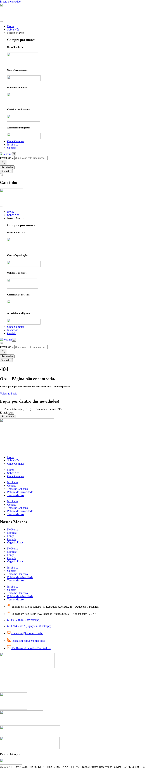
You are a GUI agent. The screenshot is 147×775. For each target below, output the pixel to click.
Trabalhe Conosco (17, 488)
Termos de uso (15, 495)
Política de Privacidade (20, 492)
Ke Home (12, 529)
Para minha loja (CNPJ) (17, 409)
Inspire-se (12, 144)
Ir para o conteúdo (10, 1)
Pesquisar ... (7, 157)
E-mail (4, 412)
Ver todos (6, 171)
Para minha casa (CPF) (48, 409)
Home (10, 26)
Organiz (11, 539)
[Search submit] (3, 162)
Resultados (7, 167)
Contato (11, 147)
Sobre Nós (13, 29)
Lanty (10, 535)
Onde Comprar (15, 141)
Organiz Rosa (15, 542)
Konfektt (12, 532)
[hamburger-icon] (1, 21)
